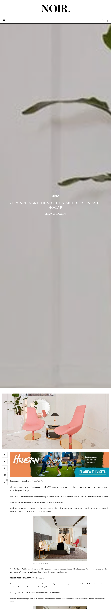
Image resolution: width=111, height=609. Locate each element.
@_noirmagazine (38, 578)
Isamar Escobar (56, 213)
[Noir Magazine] (55, 8)
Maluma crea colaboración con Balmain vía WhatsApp (45, 502)
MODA (55, 196)
